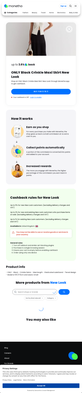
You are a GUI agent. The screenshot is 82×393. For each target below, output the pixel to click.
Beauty (34, 13)
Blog (6, 348)
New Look (58, 282)
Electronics (61, 13)
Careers (7, 353)
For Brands (8, 363)
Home (51, 13)
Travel (43, 13)
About (6, 358)
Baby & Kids (73, 13)
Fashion (25, 13)
